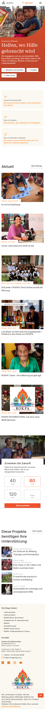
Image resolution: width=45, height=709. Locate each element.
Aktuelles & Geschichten (13, 70)
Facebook (9, 662)
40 (13, 481)
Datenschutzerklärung (11, 706)
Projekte (32, 70)
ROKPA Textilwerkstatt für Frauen (17, 631)
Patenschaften (9, 615)
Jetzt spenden (23, 505)
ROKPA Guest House (12, 629)
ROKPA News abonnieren (14, 618)
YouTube (21, 662)
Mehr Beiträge (36, 166)
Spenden (27, 2)
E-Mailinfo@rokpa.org (11, 658)
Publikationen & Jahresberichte (16, 620)
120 (13, 495)
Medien (7, 623)
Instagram (15, 662)
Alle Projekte (37, 531)
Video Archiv (9, 75)
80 (32, 481)
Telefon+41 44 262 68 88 (13, 655)
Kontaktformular (10, 626)
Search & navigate (41, 3)
